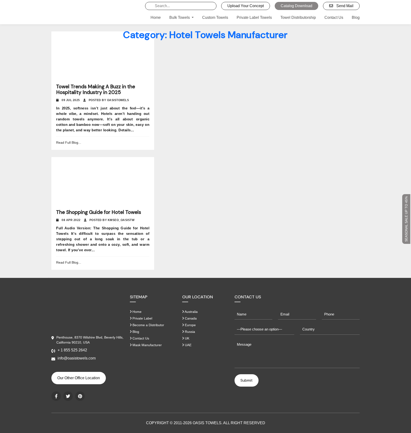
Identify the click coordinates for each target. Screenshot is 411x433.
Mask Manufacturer (147, 345)
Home (156, 17)
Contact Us (333, 17)
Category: (205, 35)
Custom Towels (215, 17)
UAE (187, 345)
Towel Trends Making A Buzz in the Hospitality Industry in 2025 (95, 89)
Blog (356, 17)
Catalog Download (296, 6)
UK (186, 338)
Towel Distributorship (298, 17)
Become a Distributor (148, 325)
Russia (189, 332)
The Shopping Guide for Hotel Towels (98, 212)
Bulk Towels (180, 17)
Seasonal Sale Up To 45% (406, 219)
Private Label (142, 318)
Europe (190, 325)
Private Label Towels (254, 17)
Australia (191, 312)
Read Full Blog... (68, 142)
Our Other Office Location (78, 378)
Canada (190, 318)
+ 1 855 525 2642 (72, 350)
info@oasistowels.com (77, 358)
